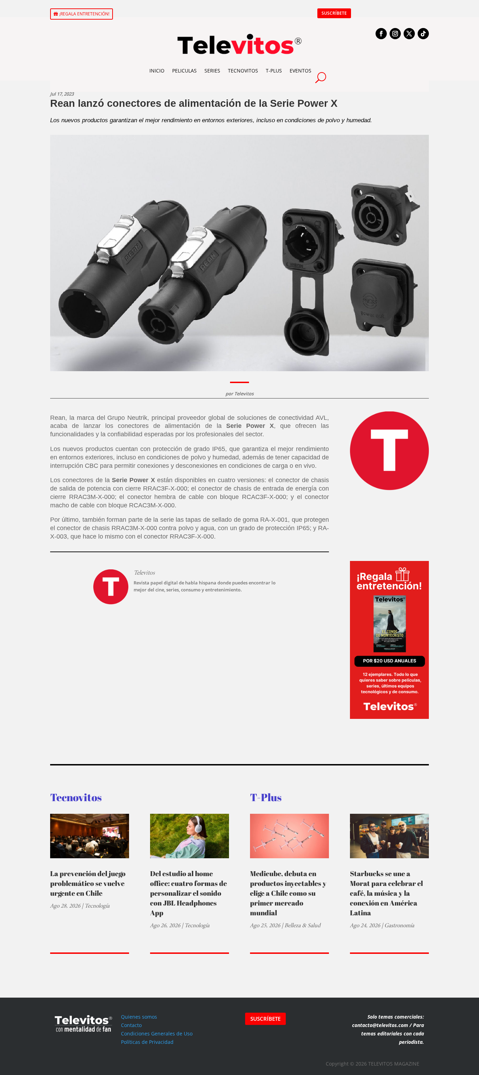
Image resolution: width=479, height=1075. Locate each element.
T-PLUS (274, 70)
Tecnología (97, 905)
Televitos (244, 393)
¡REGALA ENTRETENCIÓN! (84, 14)
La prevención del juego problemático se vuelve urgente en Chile (88, 883)
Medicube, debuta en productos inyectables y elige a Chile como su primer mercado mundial (288, 893)
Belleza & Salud (302, 925)
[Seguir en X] (409, 33)
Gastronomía (399, 925)
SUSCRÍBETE (334, 13)
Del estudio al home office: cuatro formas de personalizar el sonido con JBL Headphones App (188, 893)
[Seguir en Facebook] (381, 33)
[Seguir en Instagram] (395, 33)
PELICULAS (184, 70)
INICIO (156, 70)
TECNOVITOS (243, 70)
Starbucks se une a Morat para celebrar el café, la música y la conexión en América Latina (386, 893)
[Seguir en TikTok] (423, 33)
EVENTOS (300, 70)
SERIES (212, 70)
